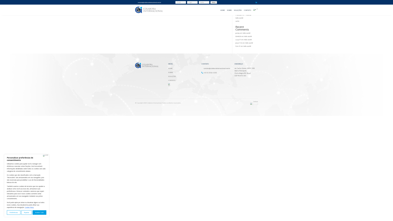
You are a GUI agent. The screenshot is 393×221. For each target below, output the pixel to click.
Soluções (238, 10)
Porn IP (237, 46)
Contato (247, 10)
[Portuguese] (255, 9)
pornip (237, 33)
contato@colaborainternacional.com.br (149, 2)
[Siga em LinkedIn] (256, 2)
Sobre (229, 10)
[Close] (45, 155)
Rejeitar (26, 212)
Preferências (14, 212)
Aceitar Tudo (39, 212)
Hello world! (239, 18)
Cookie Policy (29, 207)
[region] (26, 185)
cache (237, 21)
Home (222, 10)
